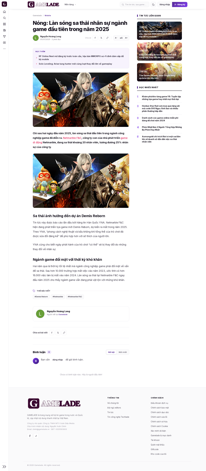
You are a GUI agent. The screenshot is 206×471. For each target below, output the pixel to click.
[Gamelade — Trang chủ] (4, 4)
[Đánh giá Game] (4, 24)
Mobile (48, 15)
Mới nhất (123, 352)
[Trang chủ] (4, 12)
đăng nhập (58, 360)
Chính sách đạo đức (160, 412)
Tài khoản (155, 440)
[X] (101, 37)
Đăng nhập (165, 4)
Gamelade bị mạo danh (161, 435)
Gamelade (37, 15)
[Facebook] (95, 37)
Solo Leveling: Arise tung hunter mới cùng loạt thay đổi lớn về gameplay (75, 64)
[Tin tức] (4, 30)
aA (121, 38)
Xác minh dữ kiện (158, 431)
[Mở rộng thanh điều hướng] (4, 467)
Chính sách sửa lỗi (159, 417)
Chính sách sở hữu (159, 421)
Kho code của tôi (158, 454)
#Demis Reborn (41, 297)
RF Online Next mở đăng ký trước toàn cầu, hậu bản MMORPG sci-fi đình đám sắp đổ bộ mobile (81, 57)
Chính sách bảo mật (160, 407)
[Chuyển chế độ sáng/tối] (153, 4)
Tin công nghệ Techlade (118, 417)
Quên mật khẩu (157, 444)
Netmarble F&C (72, 137)
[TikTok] (36, 435)
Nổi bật (111, 352)
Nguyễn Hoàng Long (50, 36)
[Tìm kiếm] (4, 18)
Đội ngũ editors (114, 407)
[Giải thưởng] (4, 36)
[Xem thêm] (4, 49)
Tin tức (110, 412)
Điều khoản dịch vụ (159, 403)
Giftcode (154, 449)
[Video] (4, 42)
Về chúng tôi (113, 403)
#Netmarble (58, 297)
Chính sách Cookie (159, 426)
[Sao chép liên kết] (107, 37)
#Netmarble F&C (75, 297)
